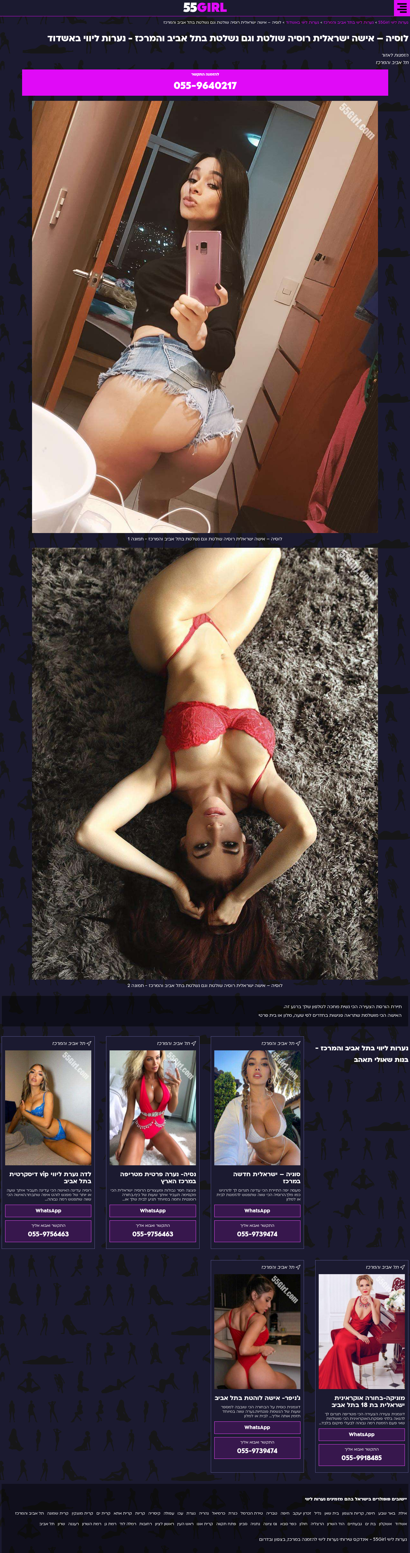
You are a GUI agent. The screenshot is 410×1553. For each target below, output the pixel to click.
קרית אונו (205, 1523)
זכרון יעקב (302, 1513)
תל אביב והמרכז (29, 1513)
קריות (140, 1513)
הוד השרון (335, 1523)
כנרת (232, 1513)
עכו (180, 1513)
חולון (303, 1523)
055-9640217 (205, 86)
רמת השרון (91, 1523)
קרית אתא (123, 1513)
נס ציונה (270, 1523)
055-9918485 (361, 1458)
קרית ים (103, 1513)
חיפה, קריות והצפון (358, 1513)
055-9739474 (257, 1234)
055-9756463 (152, 1234)
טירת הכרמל (252, 1513)
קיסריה (154, 1513)
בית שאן (331, 1513)
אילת (402, 1513)
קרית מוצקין (82, 1513)
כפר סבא (288, 1523)
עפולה (169, 1513)
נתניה (255, 1523)
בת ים (370, 1523)
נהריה (204, 1513)
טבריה (271, 1513)
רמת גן (110, 1523)
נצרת (191, 1513)
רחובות (145, 1523)
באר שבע (386, 1513)
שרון (61, 1523)
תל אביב (46, 1523)
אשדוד (401, 1523)
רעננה (73, 1523)
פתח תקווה (226, 1523)
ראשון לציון (164, 1523)
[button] (402, 8)
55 (205, 8)
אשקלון (385, 1523)
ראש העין (185, 1523)
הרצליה (317, 1523)
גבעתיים (355, 1523)
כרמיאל (218, 1513)
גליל (317, 1513)
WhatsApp (257, 1210)
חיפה (285, 1513)
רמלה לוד (127, 1523)
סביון (243, 1523)
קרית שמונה (58, 1513)
